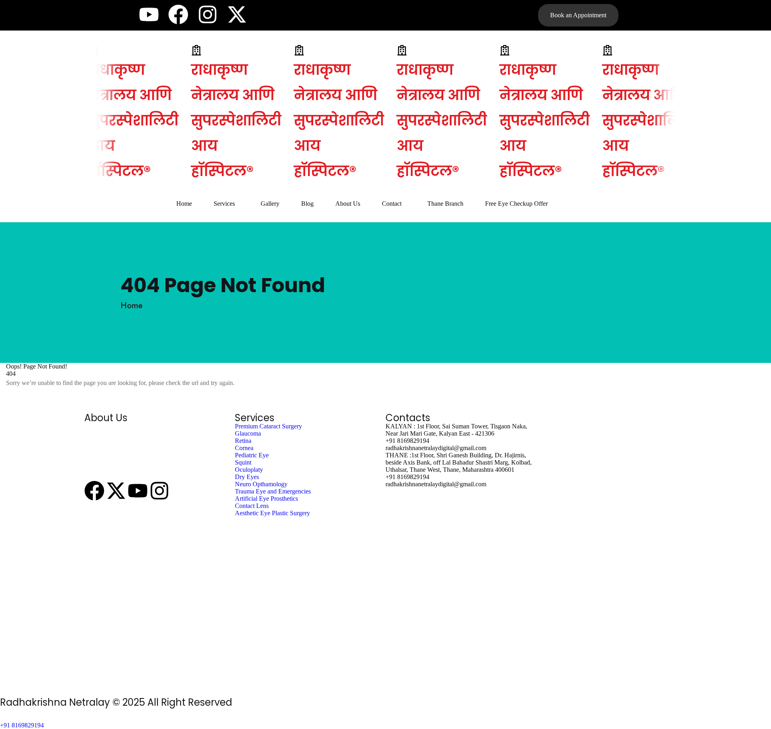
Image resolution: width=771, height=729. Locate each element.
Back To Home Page (56, 401)
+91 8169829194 (22, 725)
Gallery (270, 203)
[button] (226, 203)
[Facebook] (178, 14)
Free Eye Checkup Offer (516, 203)
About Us (347, 203)
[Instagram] (208, 14)
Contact (392, 203)
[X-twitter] (237, 14)
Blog (307, 203)
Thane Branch (445, 203)
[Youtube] (149, 14)
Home (184, 203)
